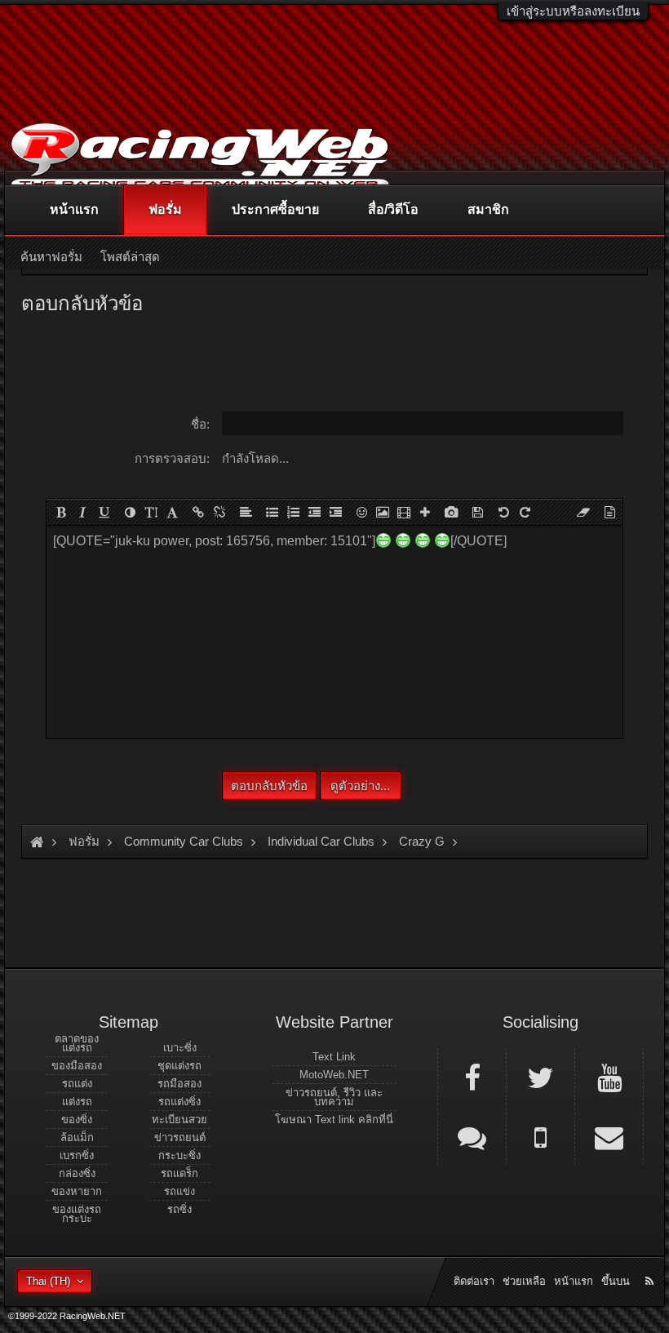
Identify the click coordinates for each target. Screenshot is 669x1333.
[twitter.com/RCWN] (540, 1076)
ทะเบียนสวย (179, 1119)
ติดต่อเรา (474, 1281)
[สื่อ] (404, 512)
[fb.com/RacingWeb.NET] (472, 1076)
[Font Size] (151, 512)
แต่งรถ (77, 1101)
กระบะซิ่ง (179, 1155)
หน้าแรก (74, 209)
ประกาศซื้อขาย (275, 209)
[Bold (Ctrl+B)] (61, 512)
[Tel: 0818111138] (540, 1136)
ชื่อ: (200, 424)
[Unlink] (219, 512)
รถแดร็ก (179, 1173)
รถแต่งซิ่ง (179, 1101)
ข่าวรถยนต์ (180, 1137)
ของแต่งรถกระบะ (76, 1213)
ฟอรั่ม (165, 209)
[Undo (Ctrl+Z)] (503, 512)
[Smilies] (361, 512)
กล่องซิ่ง (77, 1173)
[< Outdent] (314, 512)
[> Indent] (335, 512)
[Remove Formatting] (583, 512)
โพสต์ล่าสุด (130, 257)
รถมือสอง (179, 1084)
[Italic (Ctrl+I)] (82, 512)
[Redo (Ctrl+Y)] (524, 512)
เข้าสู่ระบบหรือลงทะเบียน (573, 11)
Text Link (334, 1057)
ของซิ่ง (76, 1119)
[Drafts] (477, 512)
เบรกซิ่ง (77, 1155)
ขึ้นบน (615, 1281)
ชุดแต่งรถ (179, 1066)
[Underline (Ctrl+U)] (103, 512)
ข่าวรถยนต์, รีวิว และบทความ (334, 1097)
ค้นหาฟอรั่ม (51, 257)
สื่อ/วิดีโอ (393, 209)
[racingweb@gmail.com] (609, 1136)
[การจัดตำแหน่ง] (245, 512)
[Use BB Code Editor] (609, 512)
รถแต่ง (77, 1084)
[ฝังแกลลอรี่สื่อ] (451, 512)
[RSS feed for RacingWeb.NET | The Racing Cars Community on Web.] (651, 1263)
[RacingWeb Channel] (609, 1076)
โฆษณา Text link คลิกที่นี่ (334, 1119)
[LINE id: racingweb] (472, 1136)
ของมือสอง (76, 1066)
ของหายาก (76, 1191)
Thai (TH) (48, 1281)
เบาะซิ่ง (180, 1048)
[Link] (198, 512)
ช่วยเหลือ (524, 1281)
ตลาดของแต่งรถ (77, 1043)
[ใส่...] (425, 512)
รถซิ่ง (179, 1209)
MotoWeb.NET (334, 1075)
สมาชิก (488, 209)
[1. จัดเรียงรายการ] (293, 512)
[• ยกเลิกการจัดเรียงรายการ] (271, 512)
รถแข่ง (179, 1191)
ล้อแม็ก (77, 1137)
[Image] (382, 512)
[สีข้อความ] (130, 512)
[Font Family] (172, 512)
